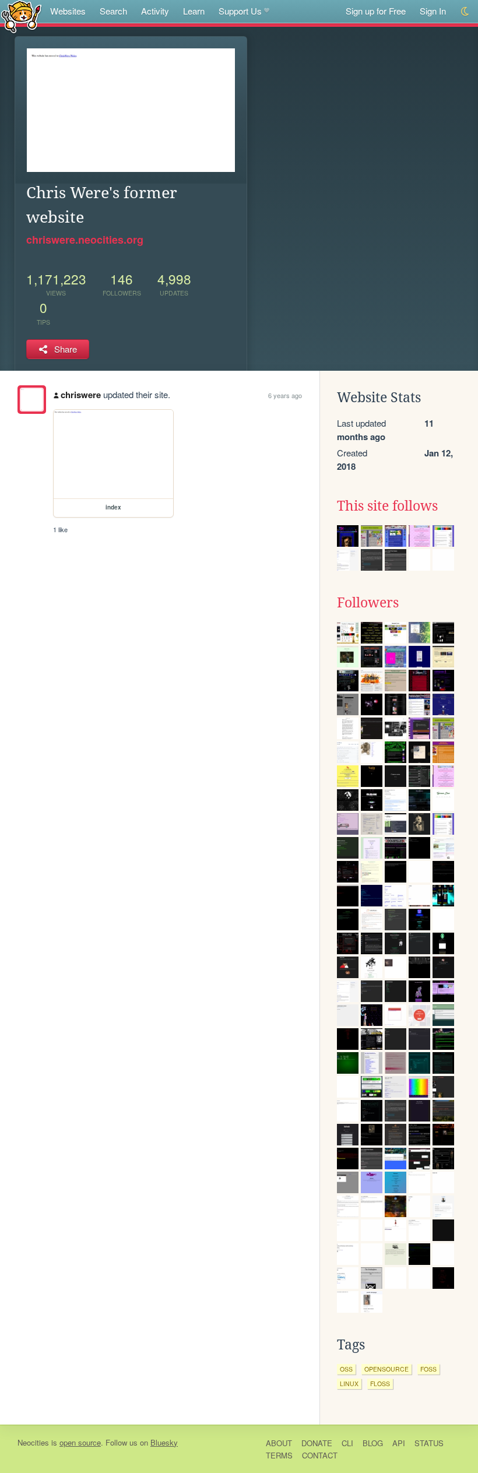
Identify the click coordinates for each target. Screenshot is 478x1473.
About (279, 1443)
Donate (316, 1443)
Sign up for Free (376, 11)
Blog (373, 1443)
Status (429, 1443)
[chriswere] (32, 400)
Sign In (433, 11)
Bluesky (164, 1442)
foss (428, 1369)
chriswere (81, 394)
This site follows (387, 506)
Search (113, 11)
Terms (279, 1455)
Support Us (240, 11)
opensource (386, 1369)
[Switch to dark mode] (465, 11)
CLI (347, 1443)
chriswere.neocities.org (84, 239)
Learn (194, 11)
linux (349, 1383)
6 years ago (285, 395)
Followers (368, 602)
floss (380, 1383)
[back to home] (21, 16)
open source (80, 1442)
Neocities (33, 1442)
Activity (155, 11)
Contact (320, 1455)
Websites (68, 11)
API (398, 1443)
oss (346, 1369)
